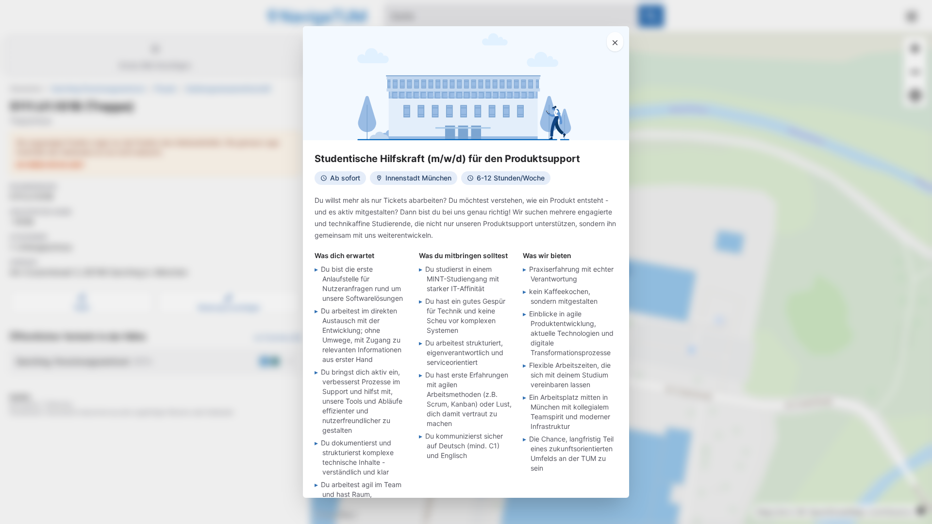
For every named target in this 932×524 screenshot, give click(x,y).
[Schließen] (615, 41)
